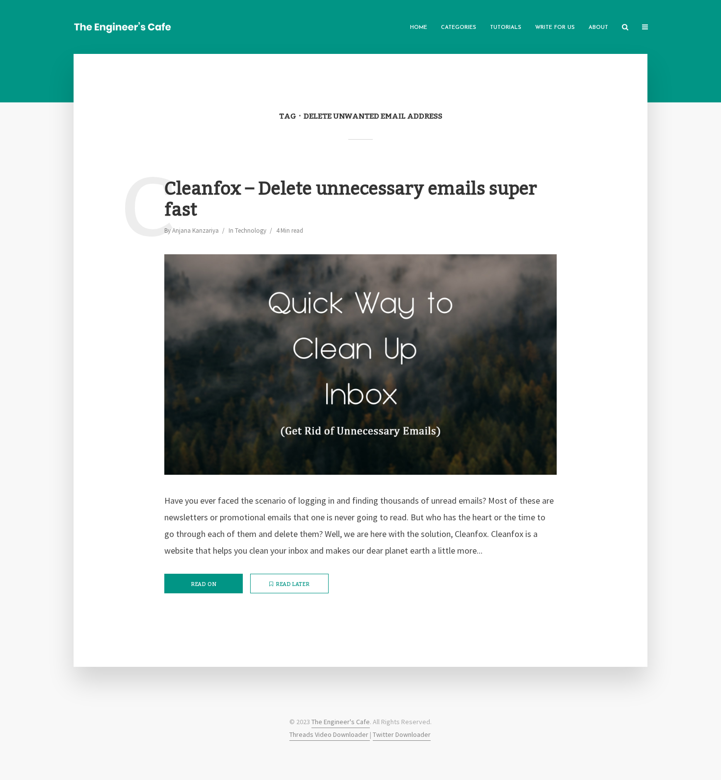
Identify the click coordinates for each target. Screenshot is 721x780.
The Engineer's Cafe (340, 721)
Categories (458, 27)
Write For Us (555, 27)
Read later (292, 584)
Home (418, 27)
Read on (203, 584)
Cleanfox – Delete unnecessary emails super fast (350, 200)
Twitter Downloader (402, 734)
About (598, 27)
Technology (250, 230)
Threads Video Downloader (329, 734)
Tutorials (505, 27)
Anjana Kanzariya (195, 230)
